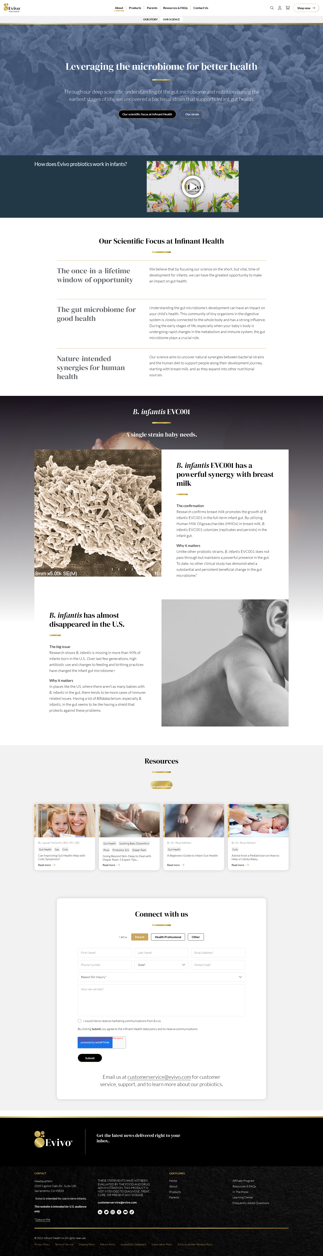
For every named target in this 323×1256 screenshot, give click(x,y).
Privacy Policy (42, 1244)
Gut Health (45, 849)
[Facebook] (119, 1212)
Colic (65, 849)
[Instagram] (112, 1212)
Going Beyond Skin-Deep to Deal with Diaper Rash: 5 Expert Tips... (127, 857)
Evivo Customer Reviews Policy (195, 1244)
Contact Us (200, 8)
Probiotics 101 (121, 850)
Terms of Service (64, 1244)
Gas (57, 849)
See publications (161, 786)
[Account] (280, 8)
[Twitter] (106, 1212)
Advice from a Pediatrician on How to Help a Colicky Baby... (255, 857)
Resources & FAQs (175, 8)
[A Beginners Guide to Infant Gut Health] (194, 820)
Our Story (150, 19)
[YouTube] (125, 1212)
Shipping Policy (87, 1244)
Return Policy (107, 1244)
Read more (44, 864)
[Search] (272, 8)
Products (135, 8)
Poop (106, 850)
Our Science (171, 19)
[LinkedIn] (100, 1212)
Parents (152, 8)
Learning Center (243, 1197)
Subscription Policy (162, 1244)
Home (173, 1181)
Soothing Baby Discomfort (134, 843)
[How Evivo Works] (212, 186)
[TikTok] (132, 1212)
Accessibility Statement (133, 1244)
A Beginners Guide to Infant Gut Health (192, 855)
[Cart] (288, 8)
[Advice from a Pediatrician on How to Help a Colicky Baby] (259, 820)
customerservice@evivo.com (159, 1077)
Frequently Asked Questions (251, 1203)
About (119, 8)
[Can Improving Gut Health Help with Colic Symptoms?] (65, 820)
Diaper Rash (139, 850)
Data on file (43, 1219)
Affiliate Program (243, 1181)
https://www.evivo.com (54, 1139)
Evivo (15, 8)
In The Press (240, 1192)
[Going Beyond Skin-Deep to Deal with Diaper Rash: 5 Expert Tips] (130, 820)
